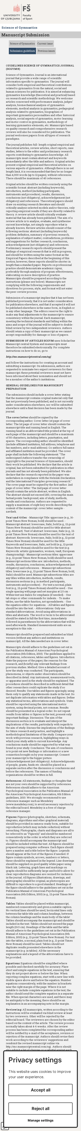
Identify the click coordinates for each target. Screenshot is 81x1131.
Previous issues (46, 51)
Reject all (40, 1108)
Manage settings (40, 1120)
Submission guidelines (22, 51)
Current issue (45, 43)
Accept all (40, 1089)
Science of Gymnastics (22, 43)
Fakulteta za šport (20, 13)
